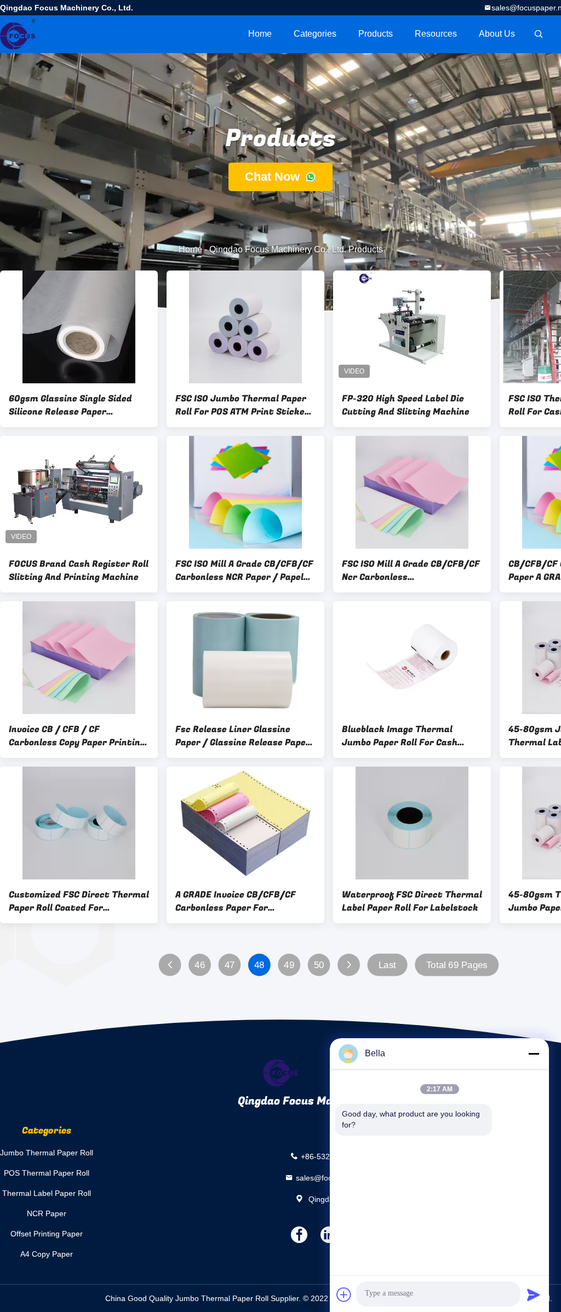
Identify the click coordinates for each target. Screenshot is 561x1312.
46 (199, 965)
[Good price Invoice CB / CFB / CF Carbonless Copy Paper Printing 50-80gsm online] (79, 657)
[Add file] (344, 1294)
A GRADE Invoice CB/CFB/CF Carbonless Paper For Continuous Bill (235, 901)
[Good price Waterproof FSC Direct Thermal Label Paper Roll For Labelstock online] (412, 823)
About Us (497, 33)
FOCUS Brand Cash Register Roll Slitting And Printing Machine (78, 570)
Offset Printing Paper (46, 1233)
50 (319, 965)
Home (260, 33)
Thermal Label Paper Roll (46, 1193)
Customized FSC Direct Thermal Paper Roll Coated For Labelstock (79, 901)
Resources (436, 33)
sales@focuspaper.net (334, 1177)
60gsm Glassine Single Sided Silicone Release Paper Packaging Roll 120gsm (70, 405)
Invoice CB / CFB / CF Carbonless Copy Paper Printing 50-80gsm (77, 736)
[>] (348, 965)
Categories (315, 33)
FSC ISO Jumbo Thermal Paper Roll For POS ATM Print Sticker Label (242, 405)
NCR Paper (46, 1213)
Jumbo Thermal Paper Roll (46, 1152)
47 (230, 965)
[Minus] (533, 1053)
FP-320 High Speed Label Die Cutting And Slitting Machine (406, 405)
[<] (170, 965)
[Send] (533, 1294)
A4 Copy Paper (46, 1254)
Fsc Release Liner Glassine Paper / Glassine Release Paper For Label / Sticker (242, 736)
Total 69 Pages (457, 965)
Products (375, 33)
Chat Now (274, 176)
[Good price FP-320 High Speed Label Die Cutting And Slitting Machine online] (412, 327)
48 (259, 965)
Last (387, 965)
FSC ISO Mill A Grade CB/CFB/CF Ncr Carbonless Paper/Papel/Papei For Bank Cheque (411, 570)
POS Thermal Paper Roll (46, 1173)
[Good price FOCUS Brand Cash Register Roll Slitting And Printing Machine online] (79, 492)
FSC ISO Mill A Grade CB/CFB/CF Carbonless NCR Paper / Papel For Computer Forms (244, 570)
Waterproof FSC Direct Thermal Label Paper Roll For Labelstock (412, 901)
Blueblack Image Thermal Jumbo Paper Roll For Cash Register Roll (399, 736)
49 (289, 965)
